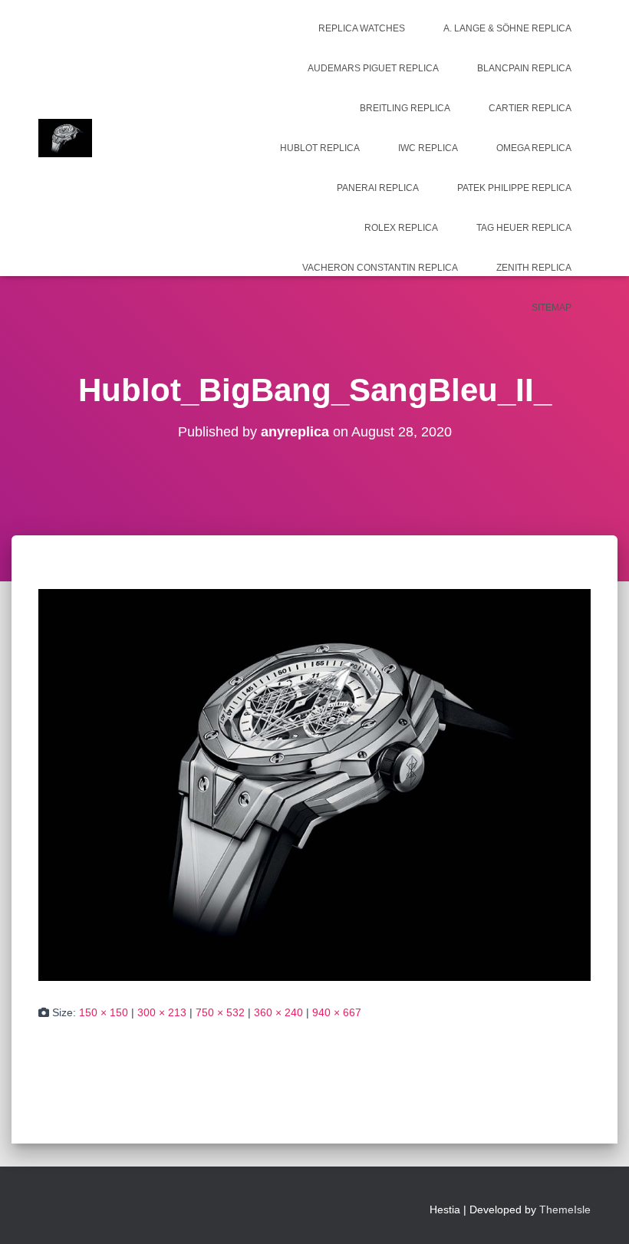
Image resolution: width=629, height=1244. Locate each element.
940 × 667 (336, 1012)
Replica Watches (361, 28)
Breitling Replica (405, 108)
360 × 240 (278, 1012)
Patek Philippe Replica (514, 188)
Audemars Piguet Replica (373, 68)
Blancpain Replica (524, 68)
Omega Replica (533, 148)
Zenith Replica (533, 267)
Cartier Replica (530, 108)
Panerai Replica (378, 188)
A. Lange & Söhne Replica (507, 28)
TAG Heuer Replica (523, 227)
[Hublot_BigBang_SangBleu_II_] (314, 784)
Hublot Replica (320, 148)
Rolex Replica (401, 227)
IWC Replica (428, 148)
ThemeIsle (565, 1209)
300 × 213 (161, 1012)
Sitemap (551, 307)
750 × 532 (220, 1012)
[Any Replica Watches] (65, 138)
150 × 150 (103, 1012)
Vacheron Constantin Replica (380, 267)
